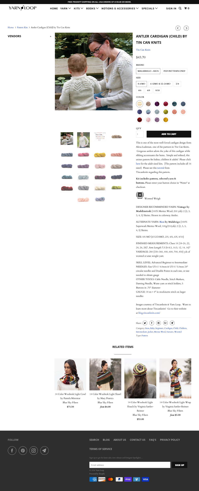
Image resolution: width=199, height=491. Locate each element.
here (138, 163)
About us (119, 440)
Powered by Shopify (97, 473)
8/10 (157, 90)
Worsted (178, 331)
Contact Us (137, 440)
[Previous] (178, 28)
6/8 (148, 90)
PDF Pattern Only (174, 71)
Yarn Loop (100, 470)
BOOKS (91, 8)
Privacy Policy (170, 440)
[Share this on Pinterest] (158, 323)
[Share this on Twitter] (144, 323)
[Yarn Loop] (24, 8)
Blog (106, 440)
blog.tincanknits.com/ (149, 312)
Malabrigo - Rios (148, 71)
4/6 (139, 90)
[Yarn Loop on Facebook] (13, 450)
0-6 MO (141, 83)
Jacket (150, 331)
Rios (162, 221)
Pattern (145, 335)
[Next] (187, 28)
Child (175, 328)
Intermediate (141, 331)
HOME (54, 8)
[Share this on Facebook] (151, 323)
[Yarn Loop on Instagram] (34, 450)
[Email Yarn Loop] (45, 450)
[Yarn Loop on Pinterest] (24, 450)
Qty (138, 128)
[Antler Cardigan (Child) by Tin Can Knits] (93, 71)
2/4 (177, 83)
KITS (77, 8)
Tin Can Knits (143, 49)
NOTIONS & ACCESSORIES (119, 8)
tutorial (161, 167)
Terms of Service (100, 449)
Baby (152, 328)
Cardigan (168, 328)
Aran (147, 328)
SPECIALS (148, 8)
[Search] (180, 8)
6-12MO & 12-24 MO (160, 83)
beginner (159, 328)
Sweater (170, 331)
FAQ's (152, 440)
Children (183, 328)
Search (94, 440)
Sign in (171, 8)
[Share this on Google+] (165, 323)
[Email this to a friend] (172, 323)
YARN (64, 8)
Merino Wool (160, 331)
